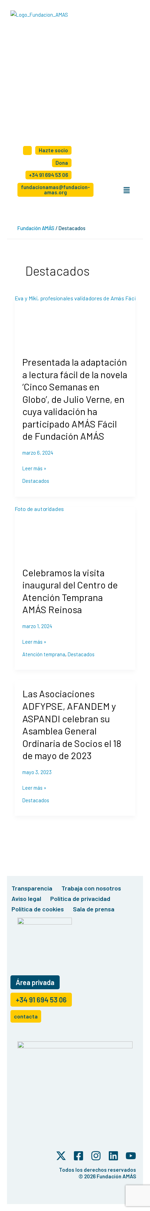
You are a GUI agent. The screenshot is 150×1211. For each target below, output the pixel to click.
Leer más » (34, 468)
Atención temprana (43, 654)
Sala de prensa (93, 909)
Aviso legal (26, 898)
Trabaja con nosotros (91, 888)
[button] (127, 190)
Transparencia (32, 888)
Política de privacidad (80, 898)
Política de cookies (38, 909)
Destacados (35, 481)
